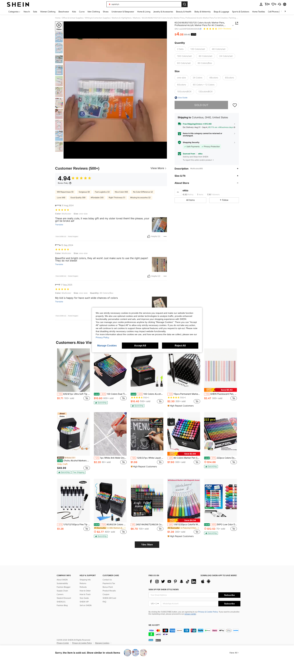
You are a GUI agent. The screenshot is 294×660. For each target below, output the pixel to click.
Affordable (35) (97, 197)
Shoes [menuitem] (105, 11)
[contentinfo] (194, 632)
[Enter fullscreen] (163, 156)
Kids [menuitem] (74, 11)
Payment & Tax (109, 583)
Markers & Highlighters (121, 18)
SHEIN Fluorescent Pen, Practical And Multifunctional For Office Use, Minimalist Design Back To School (221, 394)
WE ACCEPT (154, 625)
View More (147, 544)
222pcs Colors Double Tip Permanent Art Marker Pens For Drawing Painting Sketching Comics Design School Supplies (221, 458)
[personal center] (261, 4)
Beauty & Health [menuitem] (183, 11)
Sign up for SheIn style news (164, 589)
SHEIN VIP (84, 602)
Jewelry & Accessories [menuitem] (163, 11)
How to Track (85, 594)
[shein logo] (18, 4)
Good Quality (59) (77, 197)
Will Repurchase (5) (65, 192)
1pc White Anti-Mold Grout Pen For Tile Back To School (110, 458)
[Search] (184, 4)
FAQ (104, 602)
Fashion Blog (62, 605)
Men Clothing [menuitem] (94, 11)
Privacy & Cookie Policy (208, 612)
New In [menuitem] (27, 11)
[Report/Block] (165, 236)
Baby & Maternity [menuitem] (202, 11)
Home (57, 18)
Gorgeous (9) (84, 192)
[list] (173, 581)
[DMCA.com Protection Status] (158, 640)
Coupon (106, 594)
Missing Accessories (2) (140, 197)
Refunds (83, 587)
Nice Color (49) (121, 192)
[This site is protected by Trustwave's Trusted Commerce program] (151, 640)
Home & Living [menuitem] (143, 11)
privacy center (190, 614)
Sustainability (62, 583)
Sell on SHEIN (86, 605)
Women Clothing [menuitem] (47, 11)
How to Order (85, 591)
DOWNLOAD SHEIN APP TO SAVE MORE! (219, 576)
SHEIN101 (61, 602)
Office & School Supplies (72, 18)
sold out (201, 105)
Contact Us (107, 580)
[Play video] (115, 90)
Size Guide (84, 598)
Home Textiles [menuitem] (258, 11)
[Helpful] (149, 236)
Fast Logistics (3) (102, 192)
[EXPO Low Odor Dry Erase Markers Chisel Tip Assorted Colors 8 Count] (220, 500)
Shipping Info (85, 580)
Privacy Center (63, 643)
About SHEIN (62, 580)
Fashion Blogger (63, 587)
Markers (136, 18)
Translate (59, 225)
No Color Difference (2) (143, 192)
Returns (83, 583)
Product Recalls (109, 591)
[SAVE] (235, 105)
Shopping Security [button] (191, 142)
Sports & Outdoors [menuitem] (240, 11)
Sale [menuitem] (35, 11)
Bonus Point (108, 587)
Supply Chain (62, 591)
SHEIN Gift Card (109, 598)
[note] (101, 402)
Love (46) (61, 197)
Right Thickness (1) (117, 197)
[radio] (180, 49)
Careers (60, 594)
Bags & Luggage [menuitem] (221, 11)
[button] (279, 4)
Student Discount (64, 598)
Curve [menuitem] (82, 11)
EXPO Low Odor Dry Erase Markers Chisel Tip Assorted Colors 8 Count (221, 524)
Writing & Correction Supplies (97, 18)
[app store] (203, 583)
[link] (267, 4)
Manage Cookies (102, 643)
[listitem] (73, 377)
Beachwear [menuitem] (63, 11)
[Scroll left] (281, 12)
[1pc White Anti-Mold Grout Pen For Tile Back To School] (110, 434)
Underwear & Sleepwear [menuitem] (122, 11)
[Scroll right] (285, 12)
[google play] (208, 583)
